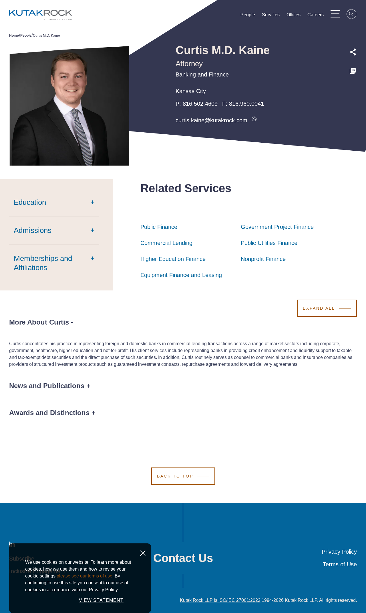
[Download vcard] (254, 120)
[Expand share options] (353, 52)
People (247, 14)
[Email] (353, 109)
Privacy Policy (339, 552)
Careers (315, 14)
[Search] (352, 15)
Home (14, 36)
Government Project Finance (277, 227)
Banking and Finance (202, 74)
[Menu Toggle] (335, 13)
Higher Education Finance (173, 259)
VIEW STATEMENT (101, 600)
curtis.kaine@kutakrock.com (211, 120)
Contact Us (183, 558)
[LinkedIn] (353, 96)
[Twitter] (353, 83)
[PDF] (353, 71)
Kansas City (191, 91)
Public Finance (158, 227)
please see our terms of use (84, 575)
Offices (294, 14)
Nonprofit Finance (263, 259)
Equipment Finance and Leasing (181, 275)
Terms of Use (340, 564)
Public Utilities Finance (269, 243)
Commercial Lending (166, 243)
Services (271, 14)
